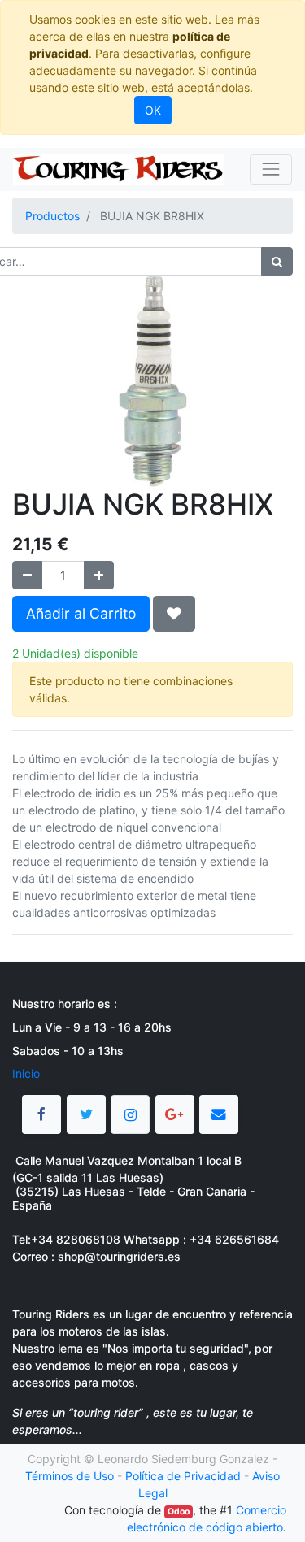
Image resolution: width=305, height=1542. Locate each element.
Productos (52, 216)
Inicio (26, 1073)
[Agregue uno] (99, 575)
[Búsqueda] (277, 261)
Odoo (179, 1511)
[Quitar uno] (27, 575)
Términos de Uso (69, 1476)
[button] (174, 614)
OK (153, 110)
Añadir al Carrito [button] (81, 613)
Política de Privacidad (183, 1476)
